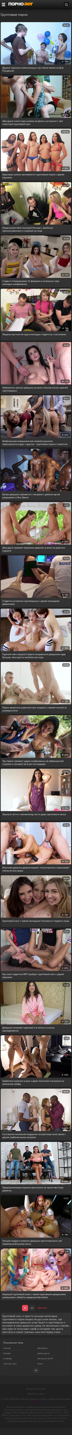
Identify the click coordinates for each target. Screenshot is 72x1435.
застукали (42, 1348)
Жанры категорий (36, 1388)
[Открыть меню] (3, 4)
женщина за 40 (45, 1358)
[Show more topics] (36, 1370)
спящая (7, 1353)
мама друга (43, 1353)
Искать (66, 4)
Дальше (42, 1307)
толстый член (10, 1363)
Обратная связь (36, 1393)
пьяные (7, 1348)
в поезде (7, 1358)
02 (32, 1307)
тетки (40, 1363)
